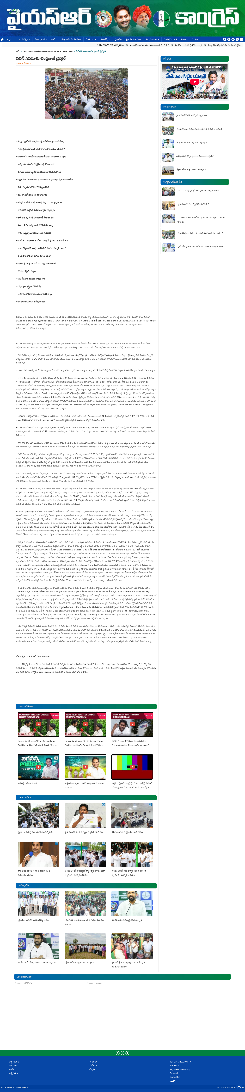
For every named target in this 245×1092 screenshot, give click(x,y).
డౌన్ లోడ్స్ (104, 39)
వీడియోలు (90, 39)
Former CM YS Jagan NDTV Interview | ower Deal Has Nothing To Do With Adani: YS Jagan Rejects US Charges (37, 745)
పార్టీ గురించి (14, 1062)
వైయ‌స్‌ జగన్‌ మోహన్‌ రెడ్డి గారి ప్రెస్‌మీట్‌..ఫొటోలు (84, 832)
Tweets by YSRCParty (23, 983)
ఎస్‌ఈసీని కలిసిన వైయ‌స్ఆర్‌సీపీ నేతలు (127, 832)
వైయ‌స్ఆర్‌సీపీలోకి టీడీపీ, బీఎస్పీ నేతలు (39, 45)
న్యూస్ (92, 1070)
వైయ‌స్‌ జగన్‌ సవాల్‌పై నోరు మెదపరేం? (193, 204)
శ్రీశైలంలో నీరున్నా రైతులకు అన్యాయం (189, 45)
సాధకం (12, 1070)
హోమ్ (2, 39)
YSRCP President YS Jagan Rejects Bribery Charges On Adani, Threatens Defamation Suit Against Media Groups (131, 745)
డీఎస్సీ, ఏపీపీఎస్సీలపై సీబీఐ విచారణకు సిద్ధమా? (153, 45)
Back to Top (239, 1086)
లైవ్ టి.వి (118, 39)
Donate (184, 39)
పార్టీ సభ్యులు (14, 1074)
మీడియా (93, 1066)
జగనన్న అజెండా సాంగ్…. (28, 784)
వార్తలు (9, 39)
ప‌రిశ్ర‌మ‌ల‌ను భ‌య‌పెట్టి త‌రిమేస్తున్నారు (117, 45)
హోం (18, 52)
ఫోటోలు (54, 39)
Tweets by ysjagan (95, 983)
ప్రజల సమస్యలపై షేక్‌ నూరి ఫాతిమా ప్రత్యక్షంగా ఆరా (197, 191)
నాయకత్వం (23, 39)
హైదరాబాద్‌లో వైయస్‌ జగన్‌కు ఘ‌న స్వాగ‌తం (35, 832)
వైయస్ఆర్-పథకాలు (133, 39)
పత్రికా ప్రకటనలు (41, 39)
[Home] (122, 18)
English (195, 39)
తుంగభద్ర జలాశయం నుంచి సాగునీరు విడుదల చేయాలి (79, 45)
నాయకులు (13, 1066)
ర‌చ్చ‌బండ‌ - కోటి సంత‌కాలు (71, 39)
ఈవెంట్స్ (93, 1062)
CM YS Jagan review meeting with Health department (47, 52)
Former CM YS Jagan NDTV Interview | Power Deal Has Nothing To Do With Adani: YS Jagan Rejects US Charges (84, 745)
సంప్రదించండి (151, 39)
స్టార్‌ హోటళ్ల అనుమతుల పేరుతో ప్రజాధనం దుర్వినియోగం (200, 247)
